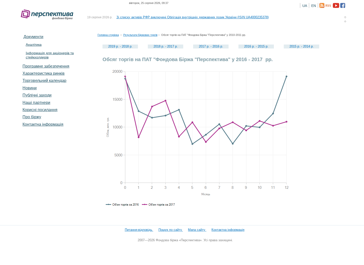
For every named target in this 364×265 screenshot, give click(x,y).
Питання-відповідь (139, 230)
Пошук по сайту (170, 230)
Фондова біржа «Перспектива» (48, 14)
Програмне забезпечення (46, 66)
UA (304, 6)
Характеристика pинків (44, 73)
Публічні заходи (37, 95)
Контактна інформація (43, 124)
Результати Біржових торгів (140, 34)
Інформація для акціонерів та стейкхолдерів (50, 55)
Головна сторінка (108, 34)
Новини (30, 88)
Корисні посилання (40, 109)
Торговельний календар (44, 80)
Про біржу (32, 117)
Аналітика (34, 45)
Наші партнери (36, 102)
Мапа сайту (197, 230)
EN (313, 6)
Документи (33, 36)
